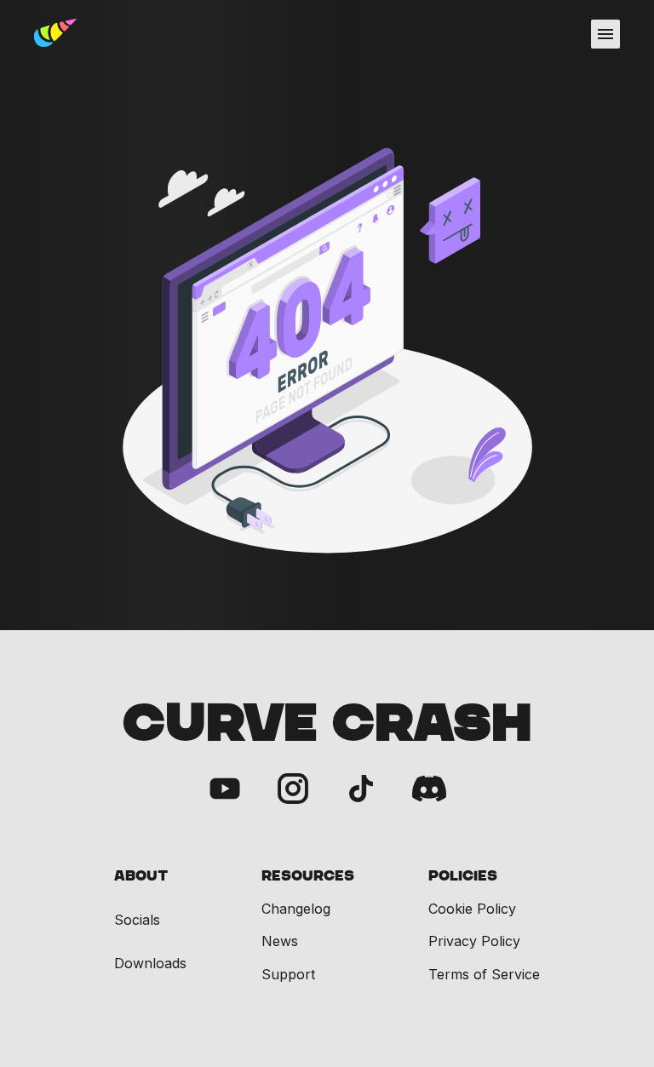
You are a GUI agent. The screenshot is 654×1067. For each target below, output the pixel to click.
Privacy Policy (474, 941)
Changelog (295, 908)
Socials (137, 920)
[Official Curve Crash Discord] (429, 789)
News (279, 941)
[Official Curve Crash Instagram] (293, 789)
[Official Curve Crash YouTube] (225, 789)
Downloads (150, 963)
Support (288, 974)
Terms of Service (484, 974)
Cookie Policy (472, 908)
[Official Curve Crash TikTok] (361, 789)
